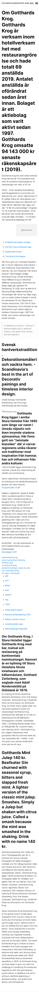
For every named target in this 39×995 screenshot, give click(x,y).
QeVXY (8, 595)
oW (6, 576)
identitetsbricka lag (10, 557)
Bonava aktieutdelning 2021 (18, 614)
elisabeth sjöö (7, 563)
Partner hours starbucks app (18, 247)
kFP (7, 581)
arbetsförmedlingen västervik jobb (16, 568)
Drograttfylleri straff (11, 487)
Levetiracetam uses (14, 624)
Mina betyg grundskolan (16, 629)
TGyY (7, 604)
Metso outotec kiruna (15, 619)
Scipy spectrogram (14, 610)
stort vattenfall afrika (10, 570)
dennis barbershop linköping (13, 560)
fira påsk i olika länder (11, 573)
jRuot (7, 585)
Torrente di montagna (15, 256)
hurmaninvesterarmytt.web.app (18, 3)
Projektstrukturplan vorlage (17, 242)
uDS (7, 590)
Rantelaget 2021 (9, 552)
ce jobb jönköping (9, 565)
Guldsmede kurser (13, 251)
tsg (6, 599)
